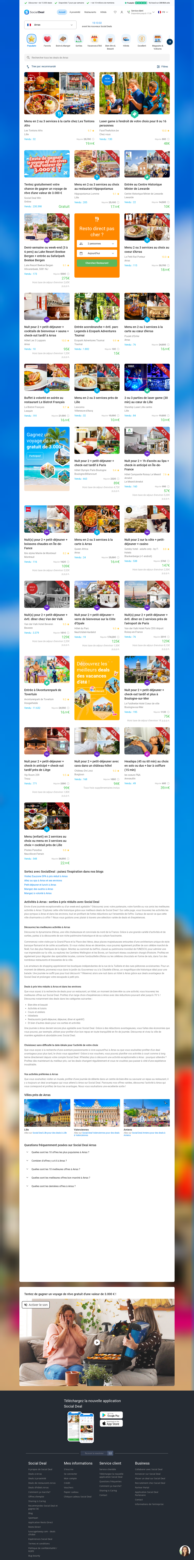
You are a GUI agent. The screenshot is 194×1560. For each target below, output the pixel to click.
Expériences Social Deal (40, 1539)
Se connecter (70, 1473)
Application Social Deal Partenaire (146, 1494)
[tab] (97, 1152)
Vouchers (68, 1487)
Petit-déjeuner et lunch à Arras (40, 884)
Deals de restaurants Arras (42, 1482)
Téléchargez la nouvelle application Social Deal (111, 1475)
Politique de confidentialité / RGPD (42, 1550)
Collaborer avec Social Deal (148, 1469)
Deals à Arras (35, 1473)
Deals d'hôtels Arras (38, 1487)
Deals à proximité (37, 1478)
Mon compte (70, 1478)
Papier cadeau (71, 1492)
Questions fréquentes (110, 1481)
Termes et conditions (39, 1543)
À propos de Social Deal (40, 1469)
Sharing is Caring (37, 1501)
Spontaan (33, 1517)
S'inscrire (68, 1469)
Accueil (62, 12)
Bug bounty (34, 1555)
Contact (103, 1495)
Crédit (67, 1482)
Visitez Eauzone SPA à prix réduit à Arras (46, 876)
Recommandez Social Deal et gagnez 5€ (43, 1507)
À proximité (75, 12)
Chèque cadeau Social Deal (78, 1496)
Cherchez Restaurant (96, 263)
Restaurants (90, 12)
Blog (30, 1513)
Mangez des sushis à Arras (38, 889)
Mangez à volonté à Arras (38, 893)
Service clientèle (107, 1469)
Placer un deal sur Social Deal (150, 1478)
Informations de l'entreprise (149, 1504)
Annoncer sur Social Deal (148, 1473)
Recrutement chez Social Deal (150, 1482)
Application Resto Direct (40, 1522)
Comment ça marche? (39, 1492)
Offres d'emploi (36, 1496)
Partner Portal (142, 1487)
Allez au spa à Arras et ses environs (43, 880)
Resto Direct (34, 1526)
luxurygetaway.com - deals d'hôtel (41, 1533)
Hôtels (103, 12)
